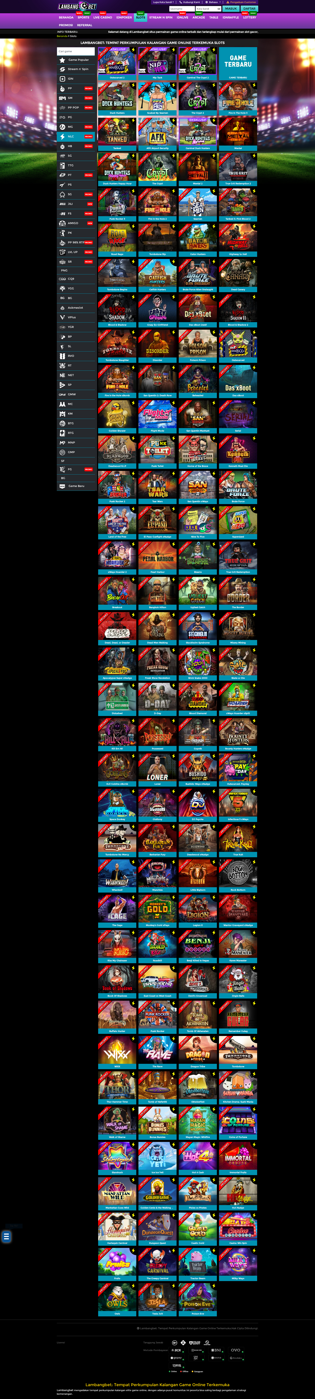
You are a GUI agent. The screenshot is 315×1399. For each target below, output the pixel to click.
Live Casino (102, 17)
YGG (71, 288)
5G (70, 155)
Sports (83, 17)
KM (70, 413)
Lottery (249, 17)
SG (70, 194)
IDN (70, 78)
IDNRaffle (231, 17)
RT (70, 365)
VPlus (72, 317)
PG (70, 117)
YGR (71, 327)
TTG (71, 165)
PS (70, 184)
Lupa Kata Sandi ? (163, 2)
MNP (71, 442)
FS (69, 213)
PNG (64, 270)
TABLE (213, 17)
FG (70, 469)
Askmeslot (75, 307)
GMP (71, 452)
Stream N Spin (160, 17)
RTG (71, 433)
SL (69, 346)
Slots (140, 17)
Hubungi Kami (191, 2)
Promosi (66, 25)
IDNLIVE (182, 17)
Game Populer (78, 59)
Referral (84, 25)
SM (70, 98)
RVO (71, 355)
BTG (71, 423)
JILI (70, 203)
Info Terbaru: (67, 31)
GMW (72, 394)
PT (70, 175)
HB (70, 146)
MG (70, 126)
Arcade (199, 17)
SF (62, 461)
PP (70, 88)
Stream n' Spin (78, 69)
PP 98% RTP (76, 242)
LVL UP (73, 252)
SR (70, 261)
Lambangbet (65, 1390)
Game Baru (76, 486)
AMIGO (73, 223)
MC (70, 404)
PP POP (73, 107)
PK (70, 232)
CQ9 (71, 278)
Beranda (66, 17)
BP (70, 336)
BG (70, 298)
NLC (71, 136)
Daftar (249, 8)
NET (71, 375)
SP (70, 384)
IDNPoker (124, 17)
